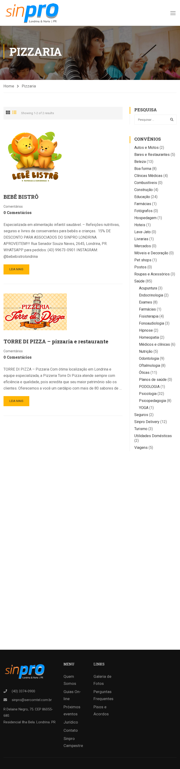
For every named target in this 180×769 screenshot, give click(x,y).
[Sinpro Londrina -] (34, 13)
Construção (143, 190)
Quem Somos (70, 680)
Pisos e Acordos (101, 710)
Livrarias (141, 239)
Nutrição (146, 351)
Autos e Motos (146, 147)
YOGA (143, 407)
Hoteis (139, 225)
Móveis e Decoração (151, 253)
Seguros (141, 415)
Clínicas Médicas (148, 175)
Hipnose (146, 330)
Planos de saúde (153, 379)
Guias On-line (72, 695)
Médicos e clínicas (154, 344)
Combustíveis (145, 182)
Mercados (142, 246)
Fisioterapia (148, 316)
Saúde (139, 281)
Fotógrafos (143, 211)
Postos (140, 267)
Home (9, 86)
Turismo (140, 429)
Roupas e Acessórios (152, 274)
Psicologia (148, 393)
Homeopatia (149, 337)
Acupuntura (148, 288)
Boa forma (142, 168)
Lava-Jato (142, 232)
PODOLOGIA (149, 386)
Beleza (140, 161)
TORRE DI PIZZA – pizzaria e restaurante (56, 341)
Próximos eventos (72, 710)
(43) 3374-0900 (23, 691)
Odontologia (149, 358)
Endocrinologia (151, 295)
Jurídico (71, 722)
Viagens (141, 447)
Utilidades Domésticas (153, 436)
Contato (71, 730)
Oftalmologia (149, 365)
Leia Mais (16, 269)
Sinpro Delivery (146, 422)
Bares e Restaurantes (152, 154)
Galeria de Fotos (102, 680)
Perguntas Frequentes (103, 695)
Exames (145, 302)
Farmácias (142, 204)
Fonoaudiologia (151, 323)
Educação (142, 197)
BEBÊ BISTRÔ (21, 196)
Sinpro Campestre (73, 742)
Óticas (144, 372)
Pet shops (142, 260)
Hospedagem (145, 218)
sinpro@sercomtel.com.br (32, 700)
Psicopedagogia (152, 400)
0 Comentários (18, 212)
